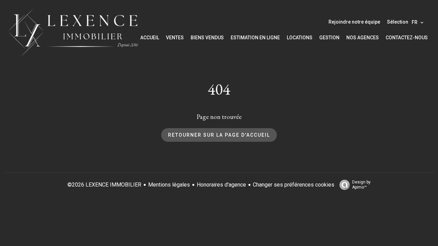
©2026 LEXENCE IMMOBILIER (104, 184)
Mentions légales (169, 184)
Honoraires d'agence (221, 184)
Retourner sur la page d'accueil (219, 135)
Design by (361, 185)
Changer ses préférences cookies (293, 184)
